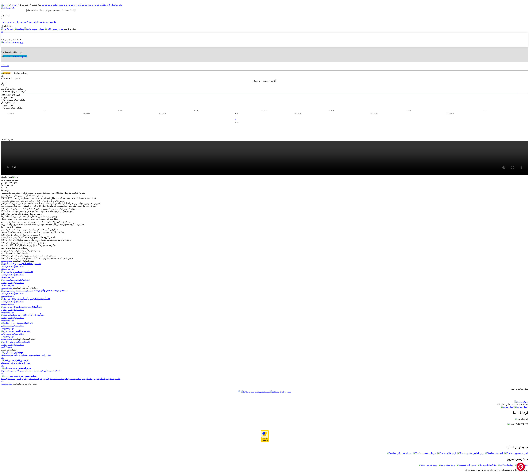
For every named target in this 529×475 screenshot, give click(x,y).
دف (5, 65)
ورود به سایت (16, 42)
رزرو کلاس (9, 29)
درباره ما (89, 5)
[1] (1, 2)
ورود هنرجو (47, 5)
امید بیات (499, 453)
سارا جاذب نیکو (405, 453)
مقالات (103, 5)
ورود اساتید (58, 5)
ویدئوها (115, 5)
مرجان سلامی (429, 453)
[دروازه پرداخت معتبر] (265, 441)
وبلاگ (109, 5)
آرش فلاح (452, 453)
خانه (54, 22)
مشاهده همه (6, 261)
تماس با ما (68, 5)
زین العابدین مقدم (476, 453)
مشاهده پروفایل (262, 391)
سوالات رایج (79, 5)
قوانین (96, 5)
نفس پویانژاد (285, 391)
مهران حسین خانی (35, 29)
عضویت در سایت (18, 56)
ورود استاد (451, 465)
